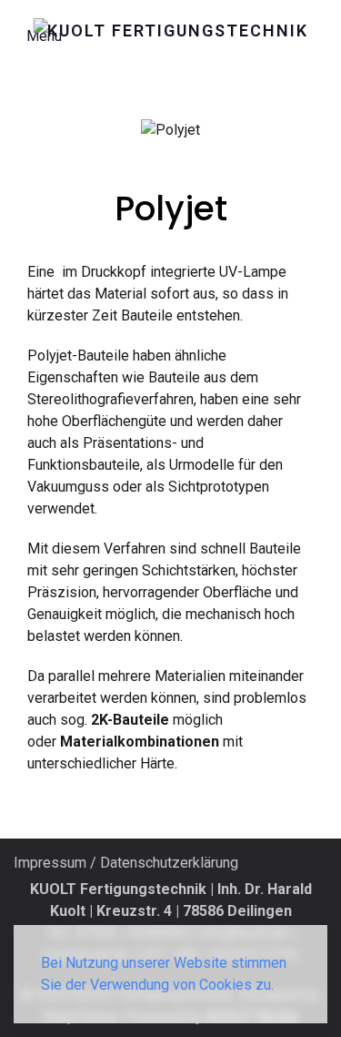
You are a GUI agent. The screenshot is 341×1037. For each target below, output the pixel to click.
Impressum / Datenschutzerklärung (126, 862)
